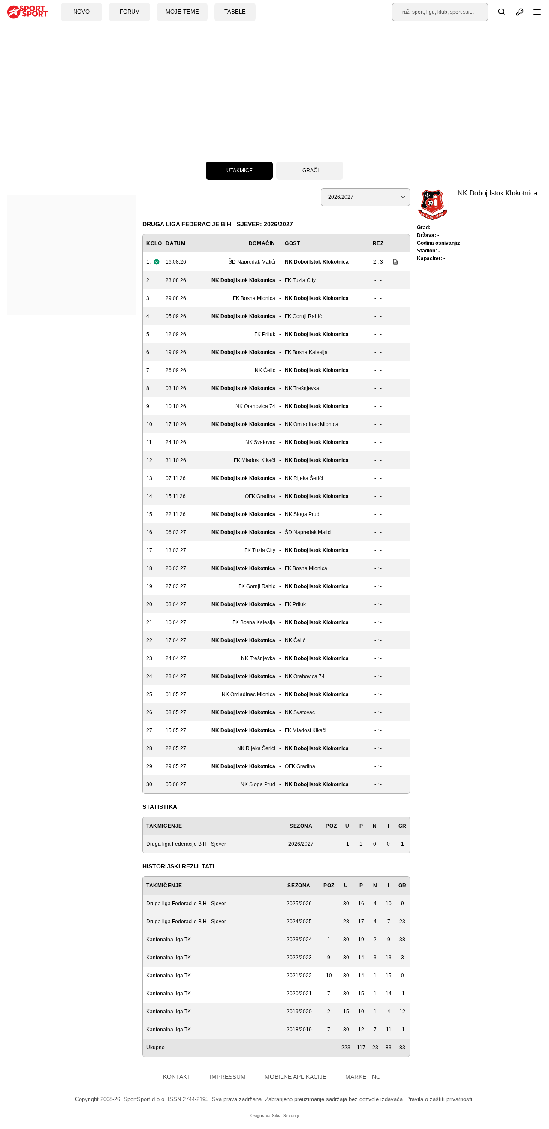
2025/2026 (299, 904)
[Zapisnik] (393, 262)
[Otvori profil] (515, 12)
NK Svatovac (260, 442)
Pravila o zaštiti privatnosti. (440, 1099)
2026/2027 (301, 844)
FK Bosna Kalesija (306, 352)
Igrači (310, 171)
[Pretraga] (497, 12)
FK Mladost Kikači (254, 460)
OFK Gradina (260, 496)
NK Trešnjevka (302, 388)
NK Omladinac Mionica (311, 424)
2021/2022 (299, 976)
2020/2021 (299, 994)
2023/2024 (299, 940)
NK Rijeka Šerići (304, 478)
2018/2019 (299, 1030)
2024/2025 (299, 922)
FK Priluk (264, 334)
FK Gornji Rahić (303, 316)
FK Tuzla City (300, 280)
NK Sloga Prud (302, 514)
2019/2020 (299, 1012)
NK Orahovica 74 (255, 406)
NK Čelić (265, 370)
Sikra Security (285, 1115)
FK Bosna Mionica (254, 298)
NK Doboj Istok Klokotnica (317, 262)
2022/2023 (299, 958)
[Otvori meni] (533, 12)
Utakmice (239, 171)
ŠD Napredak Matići (252, 262)
